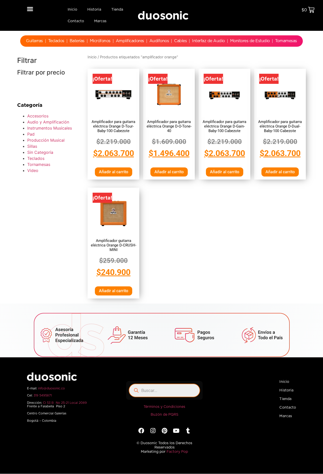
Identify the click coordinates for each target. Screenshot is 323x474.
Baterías (77, 41)
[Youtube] (176, 431)
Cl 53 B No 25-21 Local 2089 (65, 402)
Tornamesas (286, 41)
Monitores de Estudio (250, 41)
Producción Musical (46, 140)
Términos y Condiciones (164, 407)
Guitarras (34, 41)
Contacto (76, 21)
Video (32, 170)
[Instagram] (153, 431)
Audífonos (159, 41)
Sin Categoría (40, 152)
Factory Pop (177, 452)
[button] (30, 9)
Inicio (72, 9)
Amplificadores (130, 41)
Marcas (100, 21)
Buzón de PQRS (164, 414)
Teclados (56, 41)
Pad (31, 134)
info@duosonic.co (51, 388)
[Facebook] (141, 431)
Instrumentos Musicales (49, 128)
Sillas (32, 146)
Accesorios (37, 115)
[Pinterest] (164, 431)
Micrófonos (100, 41)
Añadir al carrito (113, 171)
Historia (94, 9)
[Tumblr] (188, 431)
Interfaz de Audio (208, 41)
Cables (180, 41)
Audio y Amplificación (48, 121)
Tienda (117, 9)
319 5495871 (43, 395)
